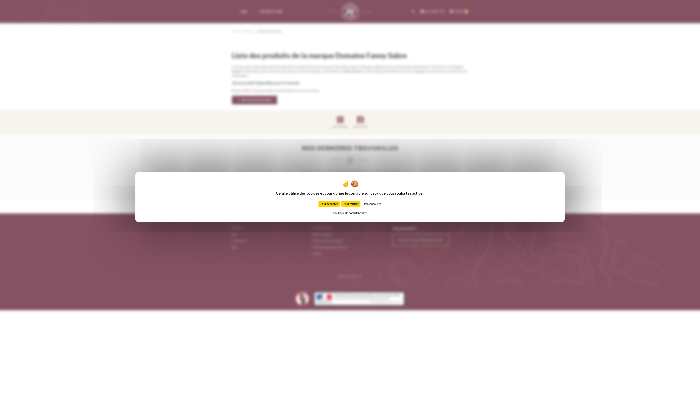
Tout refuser (351, 203)
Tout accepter (329, 203)
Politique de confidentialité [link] (350, 213)
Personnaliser (372, 203)
